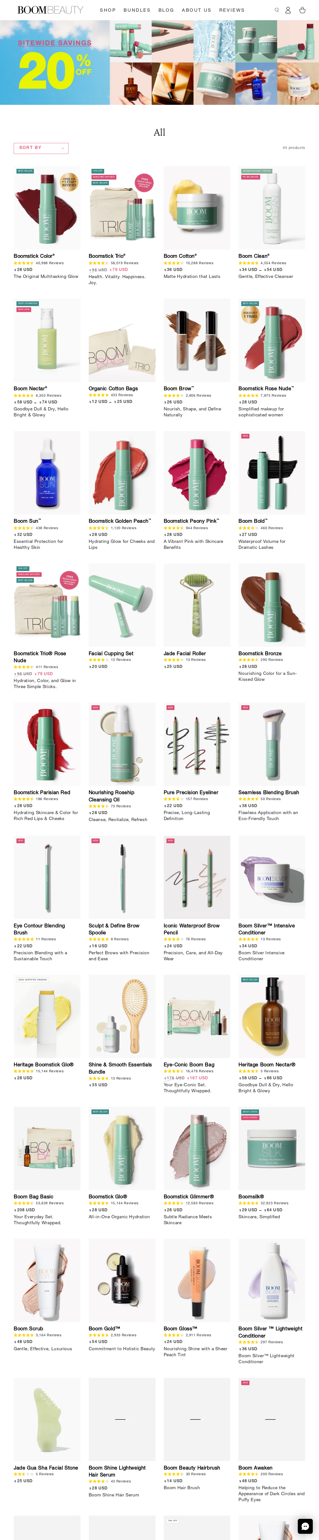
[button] (305, 1526)
